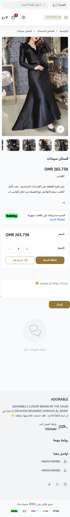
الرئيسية (64, 31)
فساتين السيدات (45, 31)
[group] (35, 86)
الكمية (61, 248)
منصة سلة (22, 504)
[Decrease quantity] (10, 249)
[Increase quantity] (27, 249)
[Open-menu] (66, 17)
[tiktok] (49, 484)
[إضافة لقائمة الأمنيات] (60, 129)
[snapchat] (57, 484)
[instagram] (65, 484)
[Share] (63, 202)
